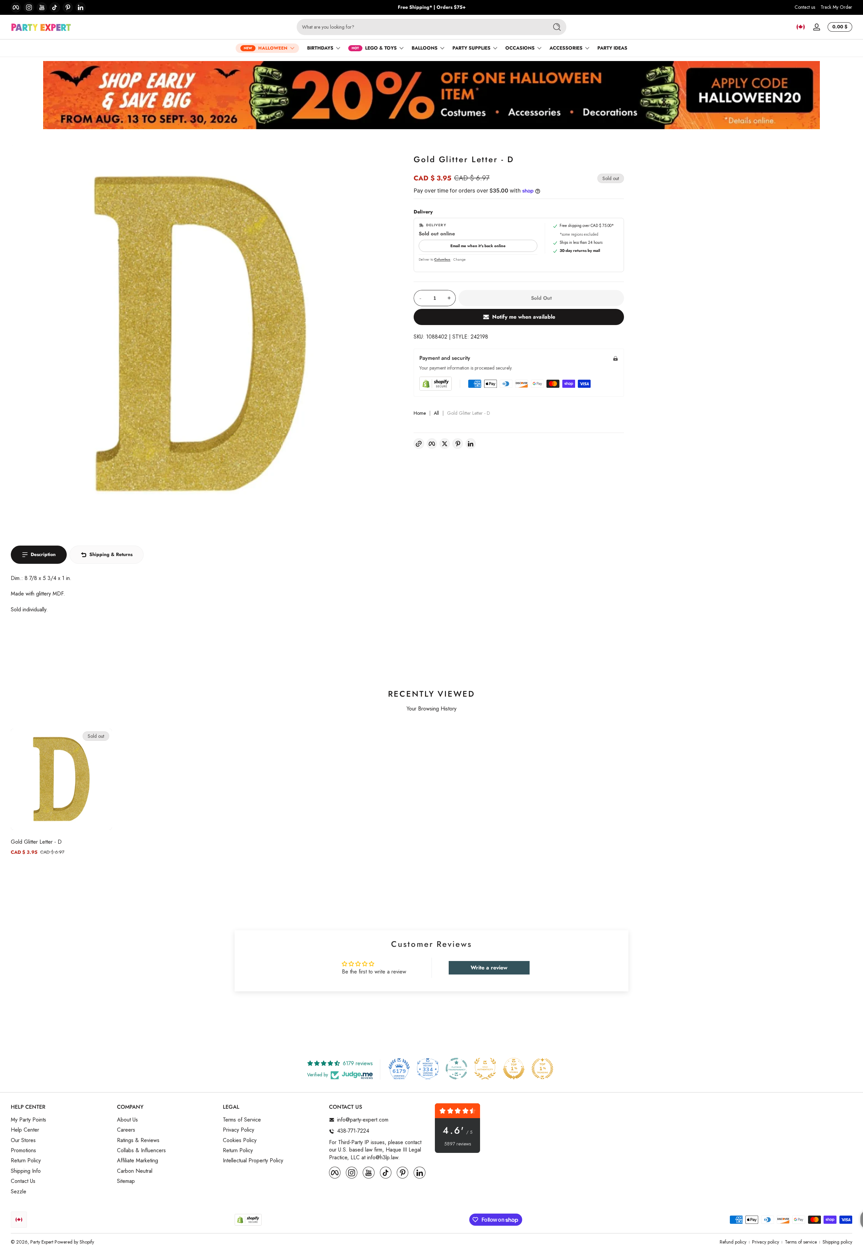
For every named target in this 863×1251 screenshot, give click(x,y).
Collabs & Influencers (141, 1150)
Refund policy (733, 1242)
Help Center (25, 1130)
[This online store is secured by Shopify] (435, 383)
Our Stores (23, 1140)
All (436, 413)
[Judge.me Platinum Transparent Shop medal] (456, 1068)
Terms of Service (242, 1120)
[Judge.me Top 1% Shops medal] (514, 1068)
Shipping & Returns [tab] (110, 554)
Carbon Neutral (134, 1171)
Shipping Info (26, 1171)
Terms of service (801, 1242)
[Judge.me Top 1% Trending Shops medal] (542, 1068)
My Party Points (28, 1120)
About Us (127, 1120)
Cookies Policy (240, 1140)
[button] (801, 27)
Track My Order (836, 7)
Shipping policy (837, 1242)
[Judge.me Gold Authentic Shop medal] (485, 1068)
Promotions (23, 1150)
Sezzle (18, 1191)
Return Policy (26, 1161)
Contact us (805, 7)
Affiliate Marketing (137, 1161)
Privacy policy (765, 1242)
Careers (126, 1130)
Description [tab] (43, 554)
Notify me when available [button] (523, 317)
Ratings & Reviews (138, 1140)
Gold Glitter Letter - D (36, 842)
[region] (432, 7)
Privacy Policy (238, 1130)
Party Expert (41, 1242)
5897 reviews (457, 1144)
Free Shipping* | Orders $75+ (432, 7)
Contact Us (23, 1181)
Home (420, 413)
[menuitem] (60, 1120)
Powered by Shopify (74, 1242)
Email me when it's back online (478, 246)
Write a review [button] (489, 967)
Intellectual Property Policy (253, 1161)
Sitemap (126, 1181)
